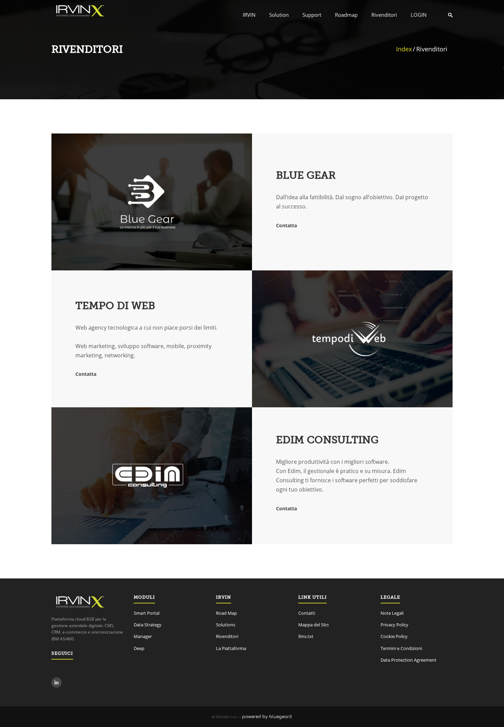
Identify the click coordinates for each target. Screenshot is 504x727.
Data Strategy (147, 625)
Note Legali (392, 613)
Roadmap (346, 14)
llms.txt (305, 636)
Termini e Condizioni (401, 648)
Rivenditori (384, 14)
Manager (143, 636)
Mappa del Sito (313, 625)
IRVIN (249, 14)
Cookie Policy (394, 636)
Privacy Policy (394, 625)
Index (404, 49)
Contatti (306, 613)
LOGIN (419, 14)
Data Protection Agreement (408, 660)
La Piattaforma (231, 648)
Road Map (226, 613)
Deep (139, 648)
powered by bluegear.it (267, 716)
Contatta (286, 225)
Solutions (225, 625)
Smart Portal (146, 613)
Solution (279, 14)
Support (311, 14)
